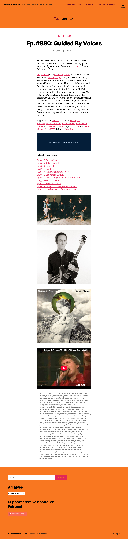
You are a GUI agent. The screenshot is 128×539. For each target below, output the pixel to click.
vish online (68, 129)
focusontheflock (79, 416)
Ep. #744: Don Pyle (45, 169)
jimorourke (43, 425)
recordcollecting (58, 443)
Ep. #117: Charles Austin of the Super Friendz (58, 189)
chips (63, 402)
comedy (51, 405)
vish (58, 51)
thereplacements (57, 454)
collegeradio (43, 405)
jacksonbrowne (63, 423)
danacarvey (43, 409)
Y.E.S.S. (76, 126)
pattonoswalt (70, 438)
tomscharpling (77, 454)
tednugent (59, 452)
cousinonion (62, 407)
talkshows (51, 452)
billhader (42, 396)
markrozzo (43, 432)
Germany (42, 420)
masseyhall (60, 432)
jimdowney (73, 423)
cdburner (63, 400)
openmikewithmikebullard (48, 438)
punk (65, 441)
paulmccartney (80, 438)
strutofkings (43, 452)
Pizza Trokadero (53, 123)
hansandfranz (82, 420)
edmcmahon (86, 414)
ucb (77, 456)
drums (79, 414)
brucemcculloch (52, 398)
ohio (81, 436)
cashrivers (80, 398)
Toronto (85, 454)
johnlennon (60, 425)
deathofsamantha (64, 411)
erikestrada (48, 416)
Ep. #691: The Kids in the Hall (50, 175)
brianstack (43, 398)
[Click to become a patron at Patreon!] (37, 514)
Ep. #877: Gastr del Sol (47, 160)
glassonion (50, 420)
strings (82, 450)
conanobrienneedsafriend (48, 407)
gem (74, 418)
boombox (75, 396)
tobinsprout (67, 454)
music (66, 434)
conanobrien (71, 405)
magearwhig (72, 429)
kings (72, 427)
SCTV (82, 445)
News (59, 36)
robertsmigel (79, 443)
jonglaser (78, 425)
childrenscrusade (55, 402)
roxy (72, 445)
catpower (56, 400)
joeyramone (52, 425)
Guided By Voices (62, 74)
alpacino (58, 393)
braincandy (83, 396)
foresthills (49, 418)
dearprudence (52, 411)
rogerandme (57, 445)
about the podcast (74, 5)
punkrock (71, 441)
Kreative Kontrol (12, 5)
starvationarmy (44, 450)
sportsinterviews (75, 447)
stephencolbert (56, 450)
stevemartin (74, 450)
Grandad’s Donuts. (56, 126)
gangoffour (57, 418)
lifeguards (54, 429)
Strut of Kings (54, 77)
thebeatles (67, 452)
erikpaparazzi (57, 416)
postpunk (54, 441)
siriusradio (51, 447)
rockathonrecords (45, 445)
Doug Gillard (43, 74)
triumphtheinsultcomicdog (48, 456)
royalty (77, 445)
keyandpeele (47, 427)
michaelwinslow (44, 434)
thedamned (86, 452)
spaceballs (59, 447)
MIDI (52, 434)
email (41, 416)
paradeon (61, 438)
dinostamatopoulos (46, 414)
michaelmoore (77, 432)
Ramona (42, 443)
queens (77, 441)
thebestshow (76, 452)
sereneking (43, 447)
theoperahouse (44, 454)
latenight (78, 427)
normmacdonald (45, 436)
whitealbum (43, 459)
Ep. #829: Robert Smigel (48, 163)
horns (41, 423)
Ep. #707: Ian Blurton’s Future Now (53, 172)
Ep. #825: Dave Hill (45, 166)
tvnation (69, 456)
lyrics (65, 429)
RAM (82, 441)
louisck (60, 429)
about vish (89, 5)
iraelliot (54, 423)
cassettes (42, 400)
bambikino (73, 393)
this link (76, 66)
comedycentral (60, 405)
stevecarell (66, 450)
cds (68, 400)
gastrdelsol (65, 418)
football (42, 418)
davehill (71, 409)
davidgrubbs (78, 409)
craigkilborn (71, 407)
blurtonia (49, 396)
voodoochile (83, 456)
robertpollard (69, 443)
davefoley (64, 409)
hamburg (74, 420)
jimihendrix (81, 423)
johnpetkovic (69, 425)
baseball (80, 393)
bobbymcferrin (58, 396)
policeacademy (44, 441)
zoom (50, 459)
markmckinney (83, 429)
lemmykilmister (44, 429)
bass (85, 393)
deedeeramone (76, 411)
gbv (71, 418)
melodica (68, 432)
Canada (61, 398)
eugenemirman (68, 416)
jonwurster (85, 425)
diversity (56, 414)
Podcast (67, 36)
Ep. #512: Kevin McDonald (49, 183)
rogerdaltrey (66, 445)
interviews (47, 423)
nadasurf (71, 434)
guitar (68, 420)
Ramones (49, 443)
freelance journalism (105, 5)
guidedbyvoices (60, 420)
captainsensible (70, 398)
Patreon (55, 120)
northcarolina (56, 436)
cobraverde (78, 402)
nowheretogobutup (72, 436)
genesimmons (82, 418)
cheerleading (44, 402)
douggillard (72, 414)
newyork (78, 434)
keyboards (57, 427)
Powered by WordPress (39, 534)
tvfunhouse (62, 456)
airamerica (50, 393)
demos (84, 411)
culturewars (80, 407)
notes (63, 436)
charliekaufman (75, 400)
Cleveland (69, 402)
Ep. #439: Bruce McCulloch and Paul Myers (57, 186)
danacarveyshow (54, 409)
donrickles (63, 414)
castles (49, 400)
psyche (60, 441)
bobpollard (68, 396)
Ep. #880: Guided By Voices (64, 43)
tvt (74, 456)
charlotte (85, 400)
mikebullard (59, 434)
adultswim (42, 393)
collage (85, 402)
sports (66, 447)
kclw (41, 427)
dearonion (42, 411)
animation (65, 393)
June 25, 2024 (70, 51)
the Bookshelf (68, 123)
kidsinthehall (65, 427)
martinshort (52, 432)
